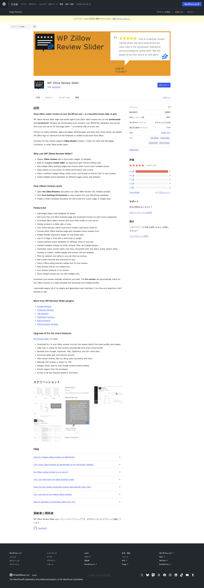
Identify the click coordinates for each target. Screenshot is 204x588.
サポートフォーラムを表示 (140, 212)
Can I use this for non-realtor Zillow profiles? (53, 494)
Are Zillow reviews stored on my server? (51, 472)
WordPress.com (166, 553)
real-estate (154, 138)
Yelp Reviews (43, 313)
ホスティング (14, 560)
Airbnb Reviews (44, 320)
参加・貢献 (126, 553)
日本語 (34, 575)
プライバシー (14, 564)
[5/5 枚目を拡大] (119, 389)
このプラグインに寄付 (138, 236)
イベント (125, 557)
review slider (165, 138)
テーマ (49, 557)
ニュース (12, 557)
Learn (86, 553)
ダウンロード (164, 85)
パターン (50, 564)
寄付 (124, 560)
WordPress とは (15, 553)
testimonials (153, 143)
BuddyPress (165, 564)
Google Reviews (44, 306)
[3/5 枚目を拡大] (59, 422)
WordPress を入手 (192, 4)
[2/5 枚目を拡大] (59, 406)
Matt (162, 557)
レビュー (49, 97)
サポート (166, 97)
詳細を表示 (134, 150)
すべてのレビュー (162, 192)
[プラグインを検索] (34, 26)
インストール (64, 97)
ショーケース (52, 553)
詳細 (38, 97)
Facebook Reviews (45, 310)
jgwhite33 (56, 87)
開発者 (86, 560)
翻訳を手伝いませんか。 (122, 19)
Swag (125, 564)
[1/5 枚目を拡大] (59, 389)
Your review (134, 192)
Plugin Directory (15, 12)
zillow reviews (164, 143)
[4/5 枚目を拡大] (89, 389)
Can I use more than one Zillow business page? (54, 479)
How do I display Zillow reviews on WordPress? (54, 457)
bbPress (163, 560)
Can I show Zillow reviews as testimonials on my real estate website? (64, 464)
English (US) (165, 133)
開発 (77, 97)
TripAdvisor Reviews (46, 317)
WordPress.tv (90, 564)
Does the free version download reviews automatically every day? (62, 487)
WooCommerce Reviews (47, 324)
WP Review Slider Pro (43, 339)
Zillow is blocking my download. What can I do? (54, 502)
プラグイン (51, 560)
